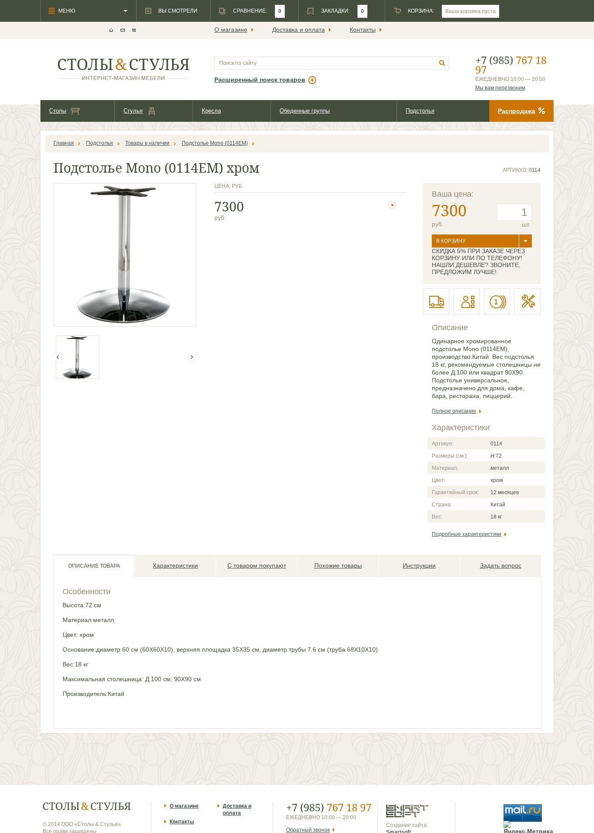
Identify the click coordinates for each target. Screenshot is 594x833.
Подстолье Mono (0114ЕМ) (215, 143)
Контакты (363, 29)
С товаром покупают (256, 565)
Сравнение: (250, 11)
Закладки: (335, 11)
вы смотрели (177, 11)
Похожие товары (338, 565)
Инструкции (419, 565)
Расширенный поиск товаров (259, 79)
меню (66, 11)
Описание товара (94, 566)
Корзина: (421, 11)
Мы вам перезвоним (500, 88)
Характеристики (175, 565)
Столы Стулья (87, 806)
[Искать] (442, 63)
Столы (57, 110)
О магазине (230, 29)
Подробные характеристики (466, 534)
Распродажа (516, 110)
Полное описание (454, 411)
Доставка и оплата (298, 29)
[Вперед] (191, 357)
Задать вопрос (500, 565)
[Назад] (57, 357)
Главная (63, 143)
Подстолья (420, 110)
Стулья (133, 110)
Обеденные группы (305, 110)
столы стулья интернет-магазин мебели (124, 69)
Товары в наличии (147, 143)
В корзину (451, 241)
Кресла (211, 110)
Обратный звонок (308, 830)
